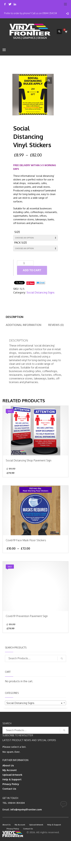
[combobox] (35, 703)
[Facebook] (4, 4)
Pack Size (20, 242)
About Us (8, 765)
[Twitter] (9, 4)
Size (17, 232)
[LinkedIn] (14, 4)
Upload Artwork (12, 774)
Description (14, 317)
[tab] (14, 317)
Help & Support (11, 779)
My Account (9, 770)
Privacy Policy (10, 784)
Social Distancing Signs (40, 292)
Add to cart (32, 270)
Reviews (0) (56, 325)
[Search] (61, 658)
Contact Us (9, 788)
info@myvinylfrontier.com (26, 809)
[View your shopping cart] (66, 31)
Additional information (23, 325)
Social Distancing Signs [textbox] (34, 703)
